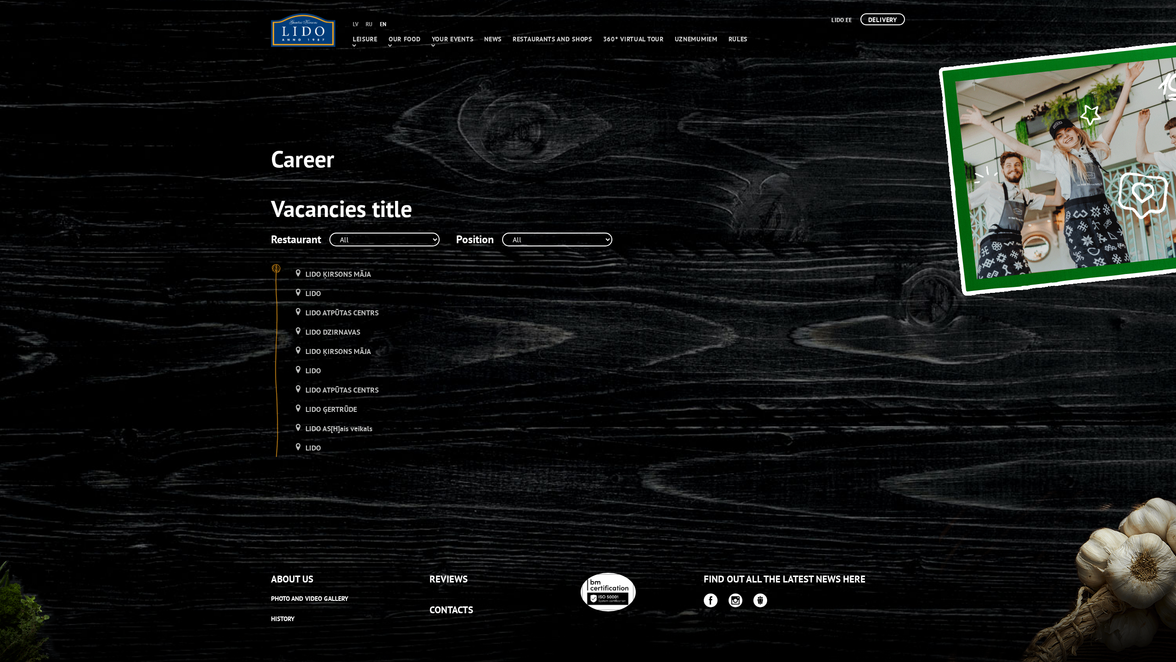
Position (475, 239)
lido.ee (841, 20)
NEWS (493, 39)
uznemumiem (696, 39)
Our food (405, 39)
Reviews (449, 579)
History (282, 619)
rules (738, 39)
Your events (453, 39)
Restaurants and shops (552, 39)
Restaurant (296, 239)
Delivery (882, 20)
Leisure (365, 39)
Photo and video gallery (309, 598)
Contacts (451, 610)
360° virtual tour (633, 39)
